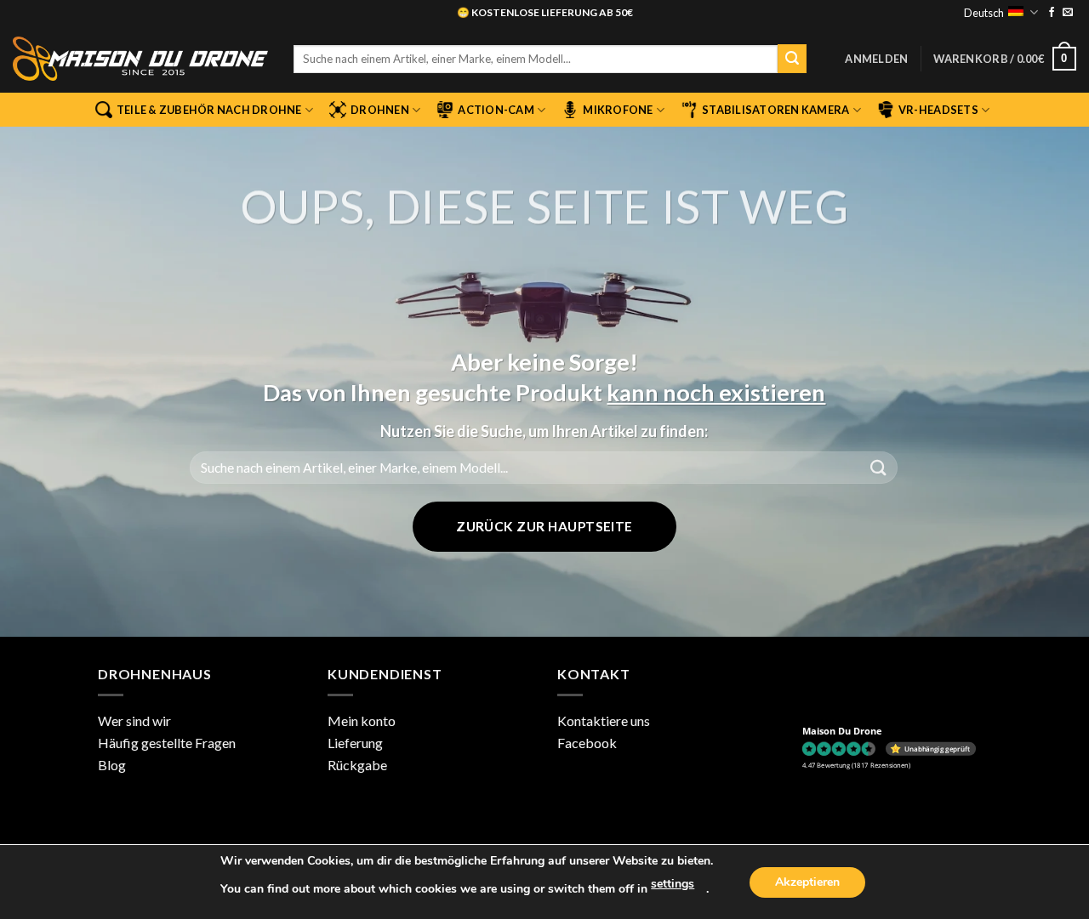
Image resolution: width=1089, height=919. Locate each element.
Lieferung (355, 743)
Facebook (587, 743)
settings (672, 884)
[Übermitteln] (792, 58)
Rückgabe (357, 765)
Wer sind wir (134, 720)
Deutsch (984, 13)
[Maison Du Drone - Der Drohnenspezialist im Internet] (140, 59)
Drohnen (380, 109)
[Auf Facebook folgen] (1051, 13)
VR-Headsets (938, 109)
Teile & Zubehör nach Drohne (209, 109)
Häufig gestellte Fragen (167, 743)
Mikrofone (618, 109)
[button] (876, 58)
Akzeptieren (807, 882)
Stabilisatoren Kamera (775, 109)
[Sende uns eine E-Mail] (1068, 13)
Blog (112, 765)
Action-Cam (496, 109)
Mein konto (362, 720)
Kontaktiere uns (603, 720)
